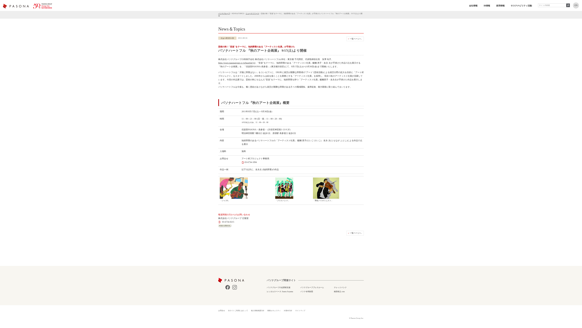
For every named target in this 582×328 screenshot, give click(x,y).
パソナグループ (224, 13)
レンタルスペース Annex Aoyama (280, 291)
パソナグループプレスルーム (312, 287)
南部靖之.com (339, 291)
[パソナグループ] (27, 6)
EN (576, 5)
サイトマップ (300, 310)
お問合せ (221, 310)
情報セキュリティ (274, 310)
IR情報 (487, 6)
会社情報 (473, 6)
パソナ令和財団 (306, 291)
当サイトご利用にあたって (238, 310)
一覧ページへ (355, 39)
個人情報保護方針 (257, 310)
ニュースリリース (252, 13)
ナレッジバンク (340, 287)
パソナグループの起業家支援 (278, 287)
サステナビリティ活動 (521, 6)
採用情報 (500, 6)
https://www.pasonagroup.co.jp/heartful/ (235, 63)
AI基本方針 (288, 310)
